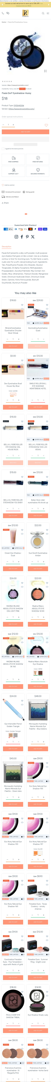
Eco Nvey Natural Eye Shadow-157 (38, 843)
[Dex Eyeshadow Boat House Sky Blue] (13, 369)
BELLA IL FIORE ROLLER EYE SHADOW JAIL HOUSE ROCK (13, 447)
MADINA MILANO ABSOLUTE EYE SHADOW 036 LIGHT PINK (13, 608)
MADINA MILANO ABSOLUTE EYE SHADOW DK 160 (13, 664)
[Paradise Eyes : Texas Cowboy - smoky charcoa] (38, 890)
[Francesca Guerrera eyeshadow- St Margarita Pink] (13, 1054)
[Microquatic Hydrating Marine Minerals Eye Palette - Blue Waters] (38, 709)
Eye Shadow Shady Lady (38, 1015)
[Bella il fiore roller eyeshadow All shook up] (38, 486)
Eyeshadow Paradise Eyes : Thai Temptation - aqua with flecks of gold (13, 962)
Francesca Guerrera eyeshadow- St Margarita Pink (13, 1070)
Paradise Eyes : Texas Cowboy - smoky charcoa (38, 906)
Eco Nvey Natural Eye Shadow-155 (38, 787)
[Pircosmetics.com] (25, 13)
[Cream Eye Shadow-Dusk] (13, 539)
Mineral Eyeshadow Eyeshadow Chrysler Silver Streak (13, 330)
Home (4, 22)
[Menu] (48, 13)
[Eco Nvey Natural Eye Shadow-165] (13, 890)
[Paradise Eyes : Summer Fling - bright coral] (38, 945)
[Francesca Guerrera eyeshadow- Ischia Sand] (38, 1054)
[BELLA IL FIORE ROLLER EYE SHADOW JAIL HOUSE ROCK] (13, 430)
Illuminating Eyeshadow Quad (38, 329)
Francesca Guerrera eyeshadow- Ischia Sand (38, 1069)
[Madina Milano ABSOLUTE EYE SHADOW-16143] (38, 592)
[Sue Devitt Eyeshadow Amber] (38, 539)
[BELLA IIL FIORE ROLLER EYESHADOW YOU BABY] (13, 486)
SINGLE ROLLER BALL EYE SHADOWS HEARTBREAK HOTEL (37, 386)
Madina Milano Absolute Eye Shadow (38, 663)
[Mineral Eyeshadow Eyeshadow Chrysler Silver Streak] (13, 314)
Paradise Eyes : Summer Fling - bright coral (38, 960)
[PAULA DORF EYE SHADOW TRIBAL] (13, 1001)
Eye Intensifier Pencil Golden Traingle (13, 725)
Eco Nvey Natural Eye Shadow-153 (13, 843)
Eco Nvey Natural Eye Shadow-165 (13, 905)
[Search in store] (43, 13)
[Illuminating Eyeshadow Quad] (38, 314)
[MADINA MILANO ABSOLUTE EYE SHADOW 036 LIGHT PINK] (13, 592)
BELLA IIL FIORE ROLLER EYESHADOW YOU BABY (13, 501)
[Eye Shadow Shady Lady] (38, 1001)
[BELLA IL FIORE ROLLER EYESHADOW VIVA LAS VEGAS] (38, 430)
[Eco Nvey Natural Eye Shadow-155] (38, 772)
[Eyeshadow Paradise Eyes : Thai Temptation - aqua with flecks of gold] (13, 945)
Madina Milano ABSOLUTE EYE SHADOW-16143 (38, 608)
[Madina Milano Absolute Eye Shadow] (38, 647)
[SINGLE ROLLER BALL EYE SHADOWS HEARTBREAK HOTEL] (38, 369)
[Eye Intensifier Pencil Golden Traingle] (13, 709)
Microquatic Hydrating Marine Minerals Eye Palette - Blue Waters (38, 726)
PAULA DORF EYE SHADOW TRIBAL (13, 1016)
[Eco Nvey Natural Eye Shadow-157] (38, 827)
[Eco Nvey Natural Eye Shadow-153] (13, 827)
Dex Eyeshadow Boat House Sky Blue (13, 384)
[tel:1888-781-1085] (3, 13)
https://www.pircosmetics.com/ (18, 85)
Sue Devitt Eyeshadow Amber (38, 554)
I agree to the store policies (14, 149)
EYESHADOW (19, 105)
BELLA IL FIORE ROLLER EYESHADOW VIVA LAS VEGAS (38, 447)
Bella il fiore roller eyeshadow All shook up (38, 501)
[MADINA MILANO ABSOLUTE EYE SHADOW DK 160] (13, 647)
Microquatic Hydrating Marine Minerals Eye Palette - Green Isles (13, 788)
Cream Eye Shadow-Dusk (13, 554)
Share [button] (6, 203)
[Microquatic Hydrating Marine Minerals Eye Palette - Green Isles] (13, 772)
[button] (2, 5)
